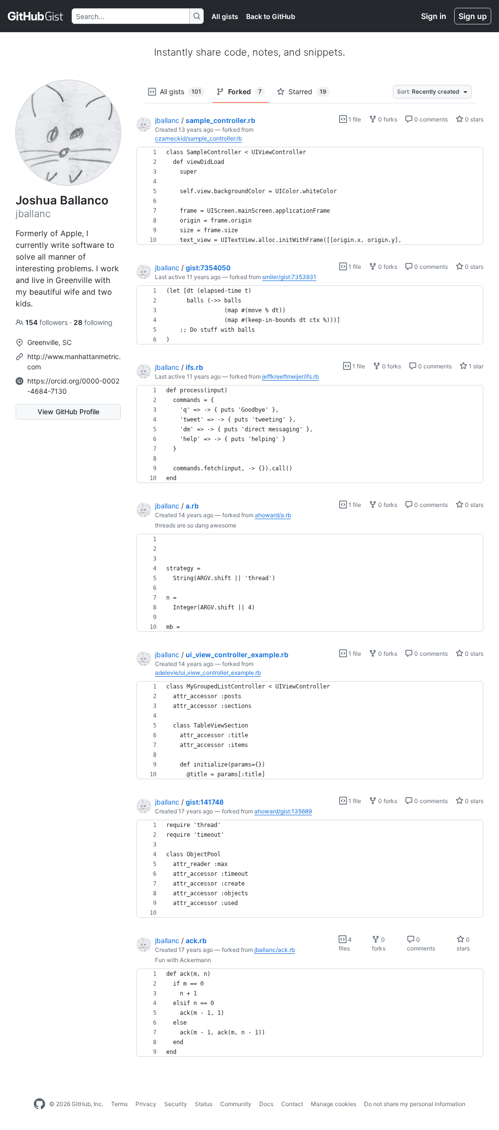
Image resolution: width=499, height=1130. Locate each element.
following (93, 322)
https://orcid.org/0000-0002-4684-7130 (73, 386)
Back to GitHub (270, 16)
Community (235, 1104)
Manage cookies (333, 1104)
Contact (292, 1104)
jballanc (167, 120)
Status (203, 1104)
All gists (224, 16)
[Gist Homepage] (36, 16)
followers (47, 322)
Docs (266, 1104)
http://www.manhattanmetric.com (74, 361)
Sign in (433, 16)
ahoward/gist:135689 (283, 811)
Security (175, 1104)
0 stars (473, 119)
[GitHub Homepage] (39, 1104)
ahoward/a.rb (273, 515)
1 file (354, 119)
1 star (475, 366)
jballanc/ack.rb (274, 949)
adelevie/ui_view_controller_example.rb (208, 672)
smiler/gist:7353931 (289, 277)
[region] (310, 196)
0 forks (387, 119)
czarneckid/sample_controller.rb (198, 138)
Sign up (473, 16)
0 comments (430, 119)
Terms (119, 1104)
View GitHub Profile (68, 411)
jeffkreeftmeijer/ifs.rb (290, 376)
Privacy (145, 1104)
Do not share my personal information (414, 1104)
